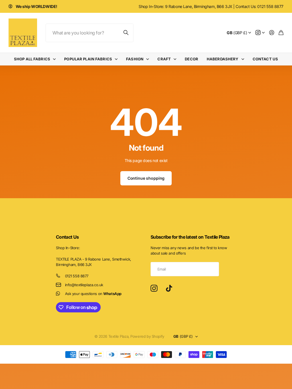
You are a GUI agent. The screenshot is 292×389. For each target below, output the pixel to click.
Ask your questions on (93, 293)
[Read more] (260, 32)
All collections (55, 59)
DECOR (191, 59)
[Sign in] (271, 32)
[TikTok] (169, 288)
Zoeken (126, 33)
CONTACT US (265, 59)
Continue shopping (146, 178)
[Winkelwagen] (281, 32)
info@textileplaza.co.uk (84, 284)
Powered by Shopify (147, 336)
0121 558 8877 (77, 276)
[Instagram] (154, 288)
